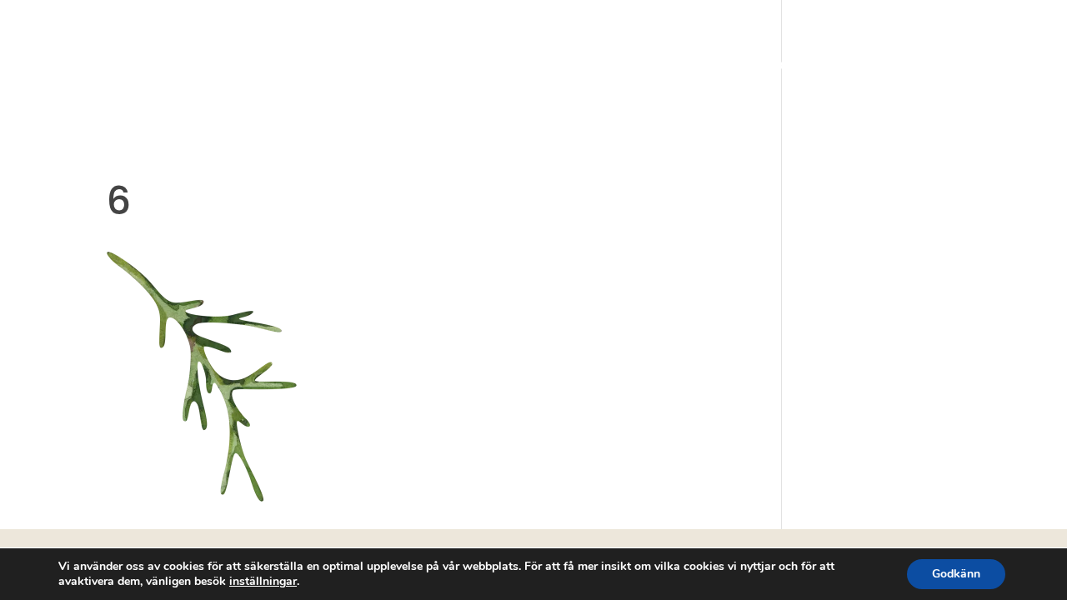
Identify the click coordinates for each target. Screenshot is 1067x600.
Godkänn (956, 574)
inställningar (263, 581)
